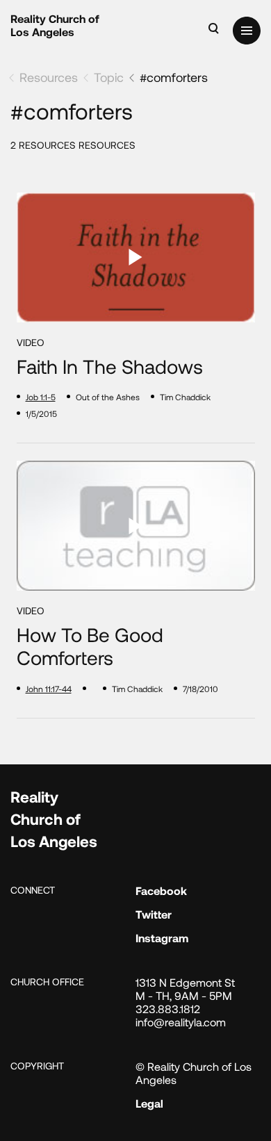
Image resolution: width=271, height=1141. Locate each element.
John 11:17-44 (49, 688)
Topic (109, 77)
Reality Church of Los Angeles (54, 25)
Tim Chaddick (185, 397)
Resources (48, 77)
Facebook (161, 890)
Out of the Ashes (108, 397)
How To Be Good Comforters (90, 646)
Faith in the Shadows (110, 366)
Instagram (162, 937)
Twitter (154, 914)
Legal (149, 1103)
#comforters (174, 77)
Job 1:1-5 (41, 397)
